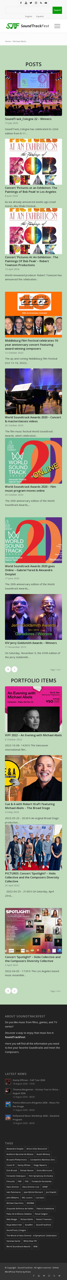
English (28, 16)
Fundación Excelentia (41, 1181)
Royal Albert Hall (14, 1224)
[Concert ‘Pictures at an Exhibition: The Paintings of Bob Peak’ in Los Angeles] (33, 162)
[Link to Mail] (45, 2)
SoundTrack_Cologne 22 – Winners (28, 119)
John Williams (13, 1197)
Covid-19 (10, 1165)
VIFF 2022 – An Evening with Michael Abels (33, 735)
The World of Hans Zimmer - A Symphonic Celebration (32, 1235)
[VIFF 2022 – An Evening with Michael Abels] (33, 709)
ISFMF (45, 1186)
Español (40, 16)
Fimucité (11, 1181)
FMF (20, 1181)
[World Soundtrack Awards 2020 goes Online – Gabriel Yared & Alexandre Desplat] (33, 540)
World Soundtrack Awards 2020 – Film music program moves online (30, 489)
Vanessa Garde (13, 1241)
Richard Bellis (27, 1219)
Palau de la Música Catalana (19, 1213)
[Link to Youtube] (26, 2)
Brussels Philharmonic (17, 1159)
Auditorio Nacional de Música (20, 1154)
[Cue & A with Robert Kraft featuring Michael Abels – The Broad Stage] (33, 778)
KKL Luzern (27, 1197)
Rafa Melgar (12, 1219)
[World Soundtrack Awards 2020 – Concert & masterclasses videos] (33, 391)
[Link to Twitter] (31, 2)
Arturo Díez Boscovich (37, 1148)
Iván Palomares (14, 1192)
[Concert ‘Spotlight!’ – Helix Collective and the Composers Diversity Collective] (33, 931)
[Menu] (56, 26)
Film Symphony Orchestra (41, 1176)
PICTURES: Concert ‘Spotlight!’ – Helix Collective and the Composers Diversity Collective (32, 877)
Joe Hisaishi (51, 1192)
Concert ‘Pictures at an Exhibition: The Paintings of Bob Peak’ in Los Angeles (31, 190)
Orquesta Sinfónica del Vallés (20, 1208)
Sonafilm (29, 1224)
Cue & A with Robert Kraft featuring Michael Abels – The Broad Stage (30, 806)
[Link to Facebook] (21, 2)
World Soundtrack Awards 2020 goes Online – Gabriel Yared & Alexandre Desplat (30, 570)
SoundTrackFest (43, 1224)
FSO (27, 1181)
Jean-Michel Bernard (33, 1192)
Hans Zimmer (13, 1186)
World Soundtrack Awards (18, 1246)
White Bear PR (30, 1241)
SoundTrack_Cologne (16, 1230)
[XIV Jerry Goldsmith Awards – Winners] (33, 617)
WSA (35, 1246)
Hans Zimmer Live (30, 1186)
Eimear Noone (27, 1170)
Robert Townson (44, 1219)
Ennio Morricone (44, 1170)
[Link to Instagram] (36, 2)
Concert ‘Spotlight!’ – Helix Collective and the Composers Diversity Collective (32, 959)
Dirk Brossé (12, 1170)
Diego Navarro (40, 1165)
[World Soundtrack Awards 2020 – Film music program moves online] (33, 461)
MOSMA (30, 1203)
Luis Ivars (40, 1197)
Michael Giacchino (15, 1203)
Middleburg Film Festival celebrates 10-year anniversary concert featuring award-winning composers (32, 344)
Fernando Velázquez (16, 1176)
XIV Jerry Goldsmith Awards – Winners (31, 643)
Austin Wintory (43, 1154)
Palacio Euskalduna (45, 1208)
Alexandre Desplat (15, 1148)
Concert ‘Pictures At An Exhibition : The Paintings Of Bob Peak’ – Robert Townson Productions (31, 261)
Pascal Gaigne (41, 1213)
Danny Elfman (24, 1165)
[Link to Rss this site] (40, 2)
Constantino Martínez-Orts (42, 1159)
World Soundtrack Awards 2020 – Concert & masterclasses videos (33, 419)
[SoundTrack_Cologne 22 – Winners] (33, 93)
